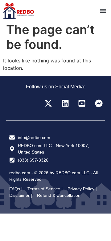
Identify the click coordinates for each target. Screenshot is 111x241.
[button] (103, 11)
